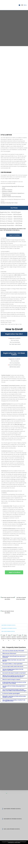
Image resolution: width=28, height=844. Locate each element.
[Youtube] (2, 815)
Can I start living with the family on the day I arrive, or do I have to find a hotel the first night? (14, 690)
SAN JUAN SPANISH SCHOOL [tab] (8, 631)
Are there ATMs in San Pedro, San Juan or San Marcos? (13, 660)
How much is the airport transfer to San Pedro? (14, 673)
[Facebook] (2, 811)
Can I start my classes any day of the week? (13, 650)
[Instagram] (2, 813)
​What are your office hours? (9, 653)
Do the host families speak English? (11, 693)
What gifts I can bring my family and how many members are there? (14, 697)
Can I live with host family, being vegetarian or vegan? (13, 686)
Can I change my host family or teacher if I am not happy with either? (13, 700)
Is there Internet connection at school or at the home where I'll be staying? (14, 683)
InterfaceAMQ (17, 842)
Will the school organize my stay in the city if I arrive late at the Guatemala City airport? (13, 676)
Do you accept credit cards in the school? (12, 666)
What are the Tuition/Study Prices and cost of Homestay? (13, 657)
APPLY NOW (17, 275)
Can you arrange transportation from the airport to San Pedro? (12, 670)
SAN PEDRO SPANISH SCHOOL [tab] (8, 625)
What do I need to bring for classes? (11, 679)
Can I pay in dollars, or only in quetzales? (12, 663)
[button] (2, 638)
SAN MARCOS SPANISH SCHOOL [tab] (9, 628)
